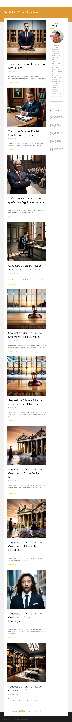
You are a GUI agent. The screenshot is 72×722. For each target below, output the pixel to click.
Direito (10, 71)
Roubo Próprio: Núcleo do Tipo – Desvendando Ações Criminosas (56, 117)
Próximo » (37, 711)
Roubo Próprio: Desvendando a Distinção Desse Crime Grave (56, 149)
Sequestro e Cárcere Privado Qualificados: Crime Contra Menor (25, 473)
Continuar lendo (12, 82)
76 (32, 711)
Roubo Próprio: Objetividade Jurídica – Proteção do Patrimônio (56, 133)
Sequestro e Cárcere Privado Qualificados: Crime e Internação (25, 617)
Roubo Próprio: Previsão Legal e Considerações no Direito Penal (56, 141)
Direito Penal (15, 71)
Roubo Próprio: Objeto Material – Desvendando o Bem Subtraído (56, 125)
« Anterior (15, 711)
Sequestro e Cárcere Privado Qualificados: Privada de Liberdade (25, 546)
